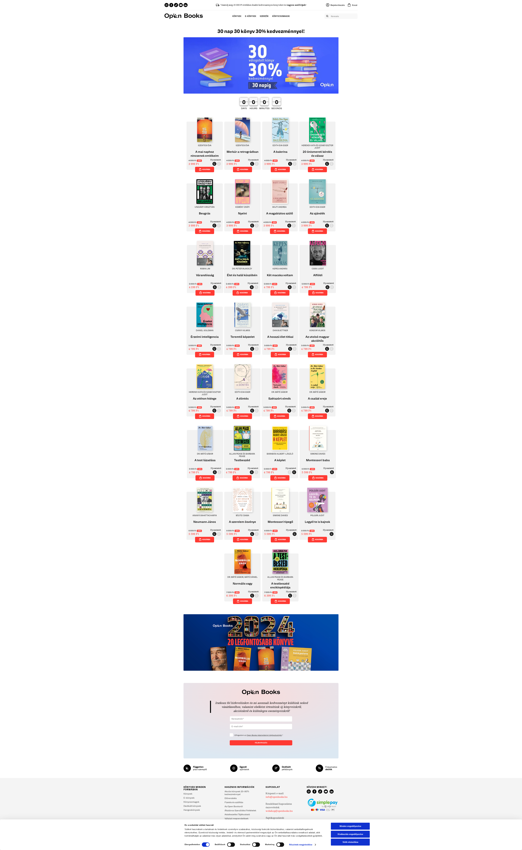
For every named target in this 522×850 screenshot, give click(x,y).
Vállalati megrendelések (236, 818)
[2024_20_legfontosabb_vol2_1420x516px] (261, 642)
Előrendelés (231, 798)
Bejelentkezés (337, 5)
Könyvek (188, 793)
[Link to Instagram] (166, 5)
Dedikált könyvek (192, 806)
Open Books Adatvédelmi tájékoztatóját (264, 735)
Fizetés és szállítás (234, 802)
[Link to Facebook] (171, 5)
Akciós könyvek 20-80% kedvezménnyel (237, 792)
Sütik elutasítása (350, 842)
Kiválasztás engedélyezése (350, 834)
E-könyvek (189, 798)
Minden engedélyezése (350, 826)
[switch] (231, 844)
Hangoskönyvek (192, 810)
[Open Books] (183, 16)
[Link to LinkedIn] (186, 5)
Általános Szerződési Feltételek (240, 810)
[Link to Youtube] (181, 5)
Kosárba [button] (206, 169)
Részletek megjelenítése (300, 844)
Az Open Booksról (234, 806)
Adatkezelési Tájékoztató (237, 814)
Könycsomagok (191, 802)
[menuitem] (237, 16)
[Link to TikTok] (176, 5)
